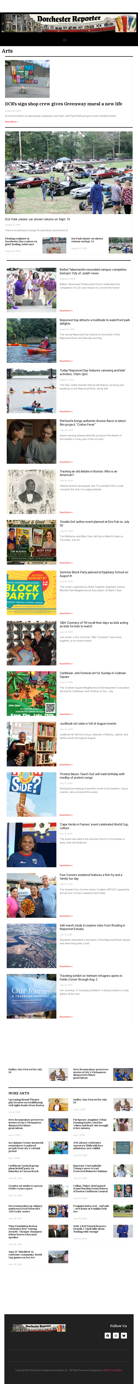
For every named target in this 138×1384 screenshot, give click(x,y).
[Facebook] (108, 1336)
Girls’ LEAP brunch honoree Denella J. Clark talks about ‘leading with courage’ (89, 1229)
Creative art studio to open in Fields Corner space (25, 1187)
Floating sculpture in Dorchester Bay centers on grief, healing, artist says (21, 241)
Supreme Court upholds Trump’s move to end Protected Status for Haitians (90, 1168)
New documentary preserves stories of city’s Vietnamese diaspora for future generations (90, 1073)
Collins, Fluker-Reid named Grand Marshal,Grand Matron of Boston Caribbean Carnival (90, 1188)
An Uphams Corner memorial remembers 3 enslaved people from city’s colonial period (25, 1147)
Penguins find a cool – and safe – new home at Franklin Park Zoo (91, 1208)
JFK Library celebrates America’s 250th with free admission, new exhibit (88, 1145)
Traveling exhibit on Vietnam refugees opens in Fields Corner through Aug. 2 (91, 977)
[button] (64, 40)
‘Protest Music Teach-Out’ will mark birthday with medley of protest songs (92, 775)
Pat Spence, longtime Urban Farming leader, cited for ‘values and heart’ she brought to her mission (90, 1124)
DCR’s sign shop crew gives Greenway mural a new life (63, 104)
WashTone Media (112, 1370)
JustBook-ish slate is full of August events (88, 723)
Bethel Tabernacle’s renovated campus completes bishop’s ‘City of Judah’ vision (93, 271)
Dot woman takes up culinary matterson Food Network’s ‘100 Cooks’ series (25, 1208)
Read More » (11, 121)
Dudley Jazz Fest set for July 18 (25, 1071)
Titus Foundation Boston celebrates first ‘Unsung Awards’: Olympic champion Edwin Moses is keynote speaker (25, 1232)
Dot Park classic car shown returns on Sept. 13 (37, 219)
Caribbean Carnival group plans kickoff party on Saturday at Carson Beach (23, 1168)
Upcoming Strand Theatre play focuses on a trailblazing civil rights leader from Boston (26, 1102)
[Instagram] (116, 1336)
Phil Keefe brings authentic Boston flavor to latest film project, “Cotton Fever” (93, 422)
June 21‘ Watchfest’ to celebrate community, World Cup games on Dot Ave (25, 1254)
